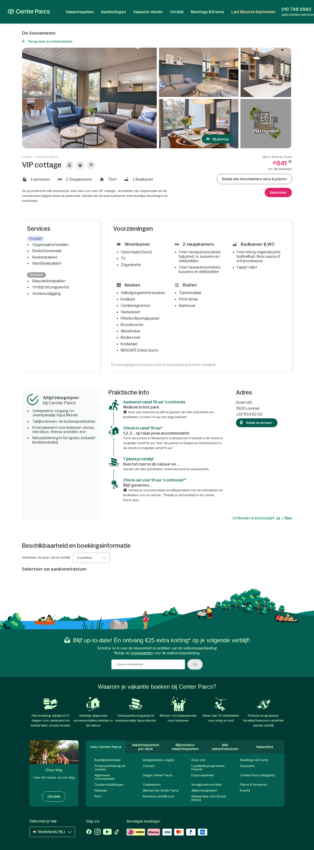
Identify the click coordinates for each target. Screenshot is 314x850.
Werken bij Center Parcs (161, 790)
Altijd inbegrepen (204, 790)
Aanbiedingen (113, 12)
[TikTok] (116, 832)
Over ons (198, 760)
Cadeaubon (152, 784)
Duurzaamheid (202, 775)
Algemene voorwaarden (104, 777)
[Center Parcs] (29, 11)
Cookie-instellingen (109, 784)
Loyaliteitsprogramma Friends (207, 767)
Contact (149, 766)
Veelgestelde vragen (158, 760)
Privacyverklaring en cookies (110, 767)
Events (245, 790)
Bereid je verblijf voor (158, 796)
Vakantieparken (80, 12)
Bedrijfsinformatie (107, 760)
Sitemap (100, 790)
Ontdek (176, 12)
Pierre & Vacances (253, 784)
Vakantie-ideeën (148, 12)
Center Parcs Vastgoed (257, 775)
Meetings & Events (207, 12)
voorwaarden (142, 653)
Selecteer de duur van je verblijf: (46, 557)
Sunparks (247, 766)
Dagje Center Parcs (157, 775)
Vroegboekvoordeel (206, 784)
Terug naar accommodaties (50, 41)
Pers (97, 796)
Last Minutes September (253, 12)
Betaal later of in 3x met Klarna (208, 798)
